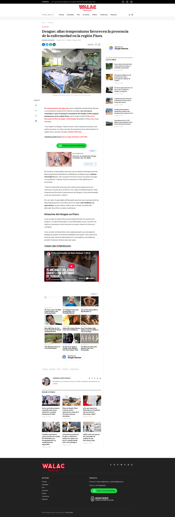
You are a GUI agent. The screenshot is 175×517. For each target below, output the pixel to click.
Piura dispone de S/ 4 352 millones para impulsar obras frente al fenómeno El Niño (123, 122)
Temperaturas (74, 369)
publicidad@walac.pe (116, 481)
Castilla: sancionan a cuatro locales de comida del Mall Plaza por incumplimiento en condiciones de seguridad (51, 439)
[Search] (130, 15)
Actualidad (70, 14)
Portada (61, 14)
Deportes (114, 14)
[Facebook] (36, 105)
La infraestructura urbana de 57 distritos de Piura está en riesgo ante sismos (123, 100)
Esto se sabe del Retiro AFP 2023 (74, 137)
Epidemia (52, 369)
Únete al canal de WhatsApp (73, 146)
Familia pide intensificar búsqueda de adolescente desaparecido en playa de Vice (123, 111)
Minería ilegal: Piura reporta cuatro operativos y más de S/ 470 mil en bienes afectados (70, 412)
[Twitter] (36, 110)
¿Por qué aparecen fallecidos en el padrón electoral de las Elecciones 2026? (74, 2)
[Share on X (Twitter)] (47, 44)
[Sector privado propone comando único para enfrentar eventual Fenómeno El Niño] (51, 400)
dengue (45, 369)
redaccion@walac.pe (102, 481)
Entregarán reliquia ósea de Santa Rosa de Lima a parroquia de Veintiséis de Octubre (122, 77)
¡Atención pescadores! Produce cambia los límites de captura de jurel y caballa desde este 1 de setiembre (70, 438)
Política (94, 14)
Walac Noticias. (75, 132)
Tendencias (104, 14)
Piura (58, 369)
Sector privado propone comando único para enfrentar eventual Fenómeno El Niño (50, 411)
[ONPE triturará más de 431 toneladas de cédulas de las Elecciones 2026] (92, 427)
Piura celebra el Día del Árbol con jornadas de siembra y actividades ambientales (123, 66)
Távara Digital (69, 512)
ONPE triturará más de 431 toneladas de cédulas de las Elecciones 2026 (91, 437)
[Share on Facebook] (43, 44)
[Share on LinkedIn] (54, 44)
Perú (78, 14)
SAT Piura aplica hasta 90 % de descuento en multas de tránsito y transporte (123, 89)
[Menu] (132, 15)
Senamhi (65, 369)
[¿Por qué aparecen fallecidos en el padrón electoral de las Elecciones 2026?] (92, 400)
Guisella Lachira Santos (48, 40)
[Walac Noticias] (87, 8)
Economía (86, 14)
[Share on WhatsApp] (50, 44)
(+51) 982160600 (100, 485)
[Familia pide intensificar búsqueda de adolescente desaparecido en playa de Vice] (109, 111)
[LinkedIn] (36, 121)
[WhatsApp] (36, 115)
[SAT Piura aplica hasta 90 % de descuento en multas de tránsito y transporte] (109, 90)
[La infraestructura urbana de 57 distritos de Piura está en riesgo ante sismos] (109, 101)
